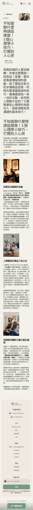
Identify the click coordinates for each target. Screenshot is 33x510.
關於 (16, 430)
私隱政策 (16, 467)
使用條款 (16, 470)
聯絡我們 (16, 433)
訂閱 (16, 487)
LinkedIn (16, 457)
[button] (29, 3)
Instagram (16, 450)
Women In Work (16, 427)
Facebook (16, 453)
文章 (16, 437)
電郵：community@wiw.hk (16, 447)
